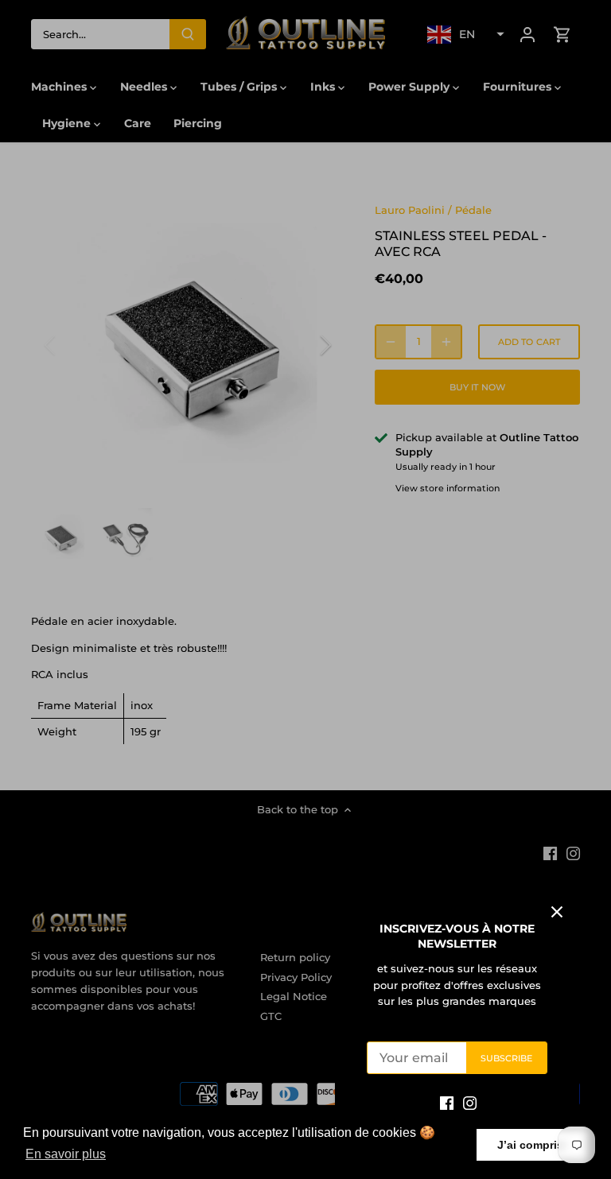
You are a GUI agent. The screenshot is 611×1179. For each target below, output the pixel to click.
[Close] (556, 911)
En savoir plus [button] (65, 1154)
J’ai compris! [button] (532, 1144)
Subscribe (507, 1058)
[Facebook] (446, 1102)
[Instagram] (470, 1102)
